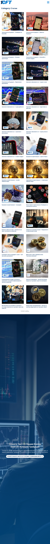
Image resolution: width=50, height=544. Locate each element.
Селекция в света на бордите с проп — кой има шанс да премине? (12, 255)
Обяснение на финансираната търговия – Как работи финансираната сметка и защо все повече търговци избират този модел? (12, 448)
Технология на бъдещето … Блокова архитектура (11, 58)
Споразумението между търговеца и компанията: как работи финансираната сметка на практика (11, 281)
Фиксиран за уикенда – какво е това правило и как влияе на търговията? (11, 408)
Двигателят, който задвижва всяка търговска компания (34, 255)
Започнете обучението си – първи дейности (13, 107)
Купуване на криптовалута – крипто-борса (36, 156)
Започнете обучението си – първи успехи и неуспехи (37, 132)
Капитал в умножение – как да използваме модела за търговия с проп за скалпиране (36, 280)
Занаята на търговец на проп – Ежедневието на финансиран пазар (37, 230)
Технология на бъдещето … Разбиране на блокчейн (12, 33)
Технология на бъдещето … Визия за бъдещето (35, 33)
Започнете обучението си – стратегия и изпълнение (11, 132)
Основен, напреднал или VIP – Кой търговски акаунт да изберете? (34, 369)
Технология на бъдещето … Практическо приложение (12, 82)
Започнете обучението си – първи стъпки (36, 82)
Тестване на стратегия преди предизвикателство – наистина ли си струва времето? (13, 370)
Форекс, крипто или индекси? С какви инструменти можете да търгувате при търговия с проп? (35, 409)
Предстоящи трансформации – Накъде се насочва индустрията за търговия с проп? (36, 306)
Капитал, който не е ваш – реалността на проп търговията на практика (12, 230)
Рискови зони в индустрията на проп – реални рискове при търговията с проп (35, 332)
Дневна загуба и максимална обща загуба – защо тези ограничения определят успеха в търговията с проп (12, 390)
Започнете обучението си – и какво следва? (12, 156)
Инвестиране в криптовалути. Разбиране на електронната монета (37, 205)
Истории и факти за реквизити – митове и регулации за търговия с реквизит (12, 332)
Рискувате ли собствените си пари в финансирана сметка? (35, 389)
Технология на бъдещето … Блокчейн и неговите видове (35, 58)
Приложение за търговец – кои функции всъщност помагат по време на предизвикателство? (12, 351)
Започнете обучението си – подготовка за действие (36, 107)
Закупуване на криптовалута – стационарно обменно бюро (37, 180)
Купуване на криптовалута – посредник (11, 205)
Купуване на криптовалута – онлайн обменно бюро (11, 180)
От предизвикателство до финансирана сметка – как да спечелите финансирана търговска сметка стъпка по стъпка (12, 428)
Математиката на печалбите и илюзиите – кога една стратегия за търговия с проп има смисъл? (12, 307)
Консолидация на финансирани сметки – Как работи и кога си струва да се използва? (37, 427)
